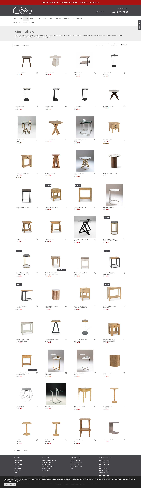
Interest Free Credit (104, 462)
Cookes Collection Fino (51, 273)
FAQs (71, 468)
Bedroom (32, 18)
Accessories (57, 18)
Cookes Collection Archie (110, 240)
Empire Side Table (50, 406)
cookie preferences (18, 481)
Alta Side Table (107, 73)
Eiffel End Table (20, 406)
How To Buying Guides (104, 460)
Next (26, 450)
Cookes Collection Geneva (81, 273)
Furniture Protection (104, 464)
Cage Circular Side (79, 174)
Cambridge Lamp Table (51, 207)
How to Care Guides (104, 470)
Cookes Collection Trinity (110, 340)
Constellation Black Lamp (81, 240)
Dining (26, 18)
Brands (50, 18)
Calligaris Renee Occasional (23, 208)
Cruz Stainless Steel (79, 373)
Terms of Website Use (76, 462)
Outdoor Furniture (41, 18)
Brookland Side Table (50, 173)
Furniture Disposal (103, 468)
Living (20, 18)
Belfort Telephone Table (22, 173)
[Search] (95, 12)
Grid (123, 45)
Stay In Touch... (46, 470)
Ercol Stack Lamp (78, 440)
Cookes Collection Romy (80, 306)
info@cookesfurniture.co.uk (49, 460)
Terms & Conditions (75, 460)
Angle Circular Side (21, 140)
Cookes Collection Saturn (51, 340)
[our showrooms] (117, 12)
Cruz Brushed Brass (50, 373)
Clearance (79, 18)
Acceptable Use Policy (76, 466)
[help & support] (113, 12)
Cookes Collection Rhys (51, 306)
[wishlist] (124, 12)
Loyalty (16, 472)
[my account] (120, 12)
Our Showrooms (18, 460)
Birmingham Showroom (48, 462)
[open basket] (127, 12)
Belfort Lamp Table (108, 139)
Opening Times (18, 464)
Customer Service (103, 472)
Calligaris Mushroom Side (110, 174)
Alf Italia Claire (78, 73)
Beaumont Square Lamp (80, 140)
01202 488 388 (46, 468)
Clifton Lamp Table (21, 239)
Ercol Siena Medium (50, 440)
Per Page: (111, 45)
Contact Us (140, 25)
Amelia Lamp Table (108, 106)
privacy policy (108, 479)
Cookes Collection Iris (109, 273)
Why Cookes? (17, 466)
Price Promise (17, 468)
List (127, 45)
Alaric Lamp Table (49, 73)
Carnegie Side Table (108, 207)
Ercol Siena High (107, 407)
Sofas (15, 18)
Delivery (101, 466)
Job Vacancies (17, 470)
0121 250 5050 (124, 8)
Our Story (16, 462)
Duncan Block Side (108, 373)
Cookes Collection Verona (22, 373)
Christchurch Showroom (48, 466)
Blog (73, 18)
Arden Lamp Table (50, 139)
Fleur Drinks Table (108, 440)
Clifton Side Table (49, 239)
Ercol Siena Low (20, 440)
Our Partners (66, 18)
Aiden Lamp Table (20, 73)
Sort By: (96, 45)
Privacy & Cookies (75, 464)
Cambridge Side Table (80, 207)
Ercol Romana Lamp (79, 407)
